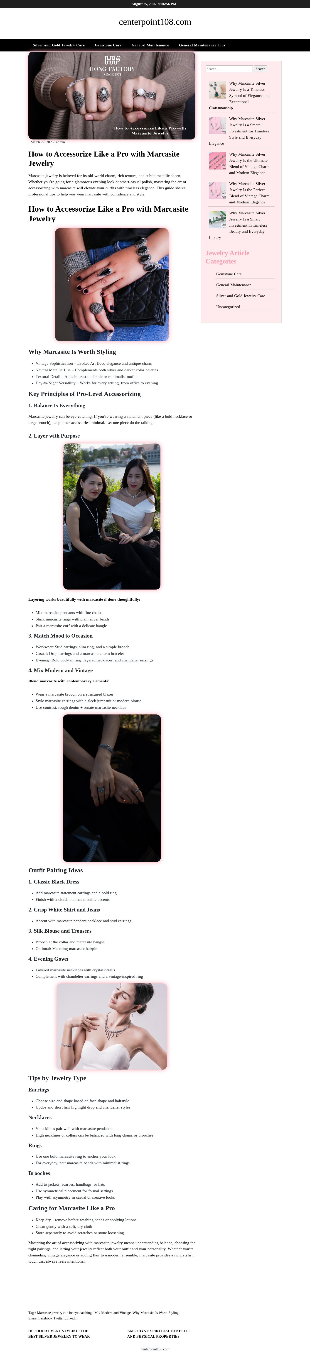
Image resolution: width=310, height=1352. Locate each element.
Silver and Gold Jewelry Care (59, 45)
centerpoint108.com (155, 22)
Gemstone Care (108, 45)
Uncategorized (228, 306)
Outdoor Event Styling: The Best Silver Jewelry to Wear (59, 1333)
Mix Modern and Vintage (112, 1313)
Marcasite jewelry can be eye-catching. (65, 1313)
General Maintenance (150, 45)
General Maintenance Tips (202, 45)
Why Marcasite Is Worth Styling (156, 1313)
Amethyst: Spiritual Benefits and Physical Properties (158, 1333)
